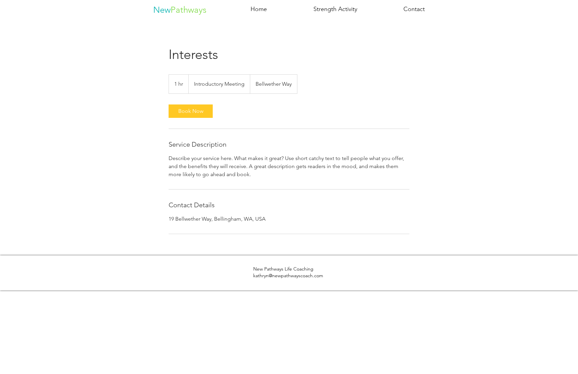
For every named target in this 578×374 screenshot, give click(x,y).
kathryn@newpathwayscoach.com (288, 276)
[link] (191, 111)
